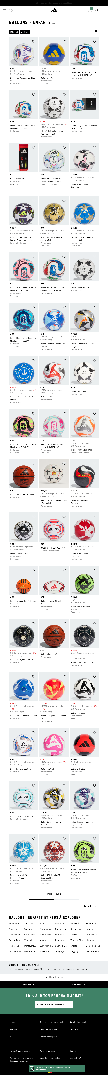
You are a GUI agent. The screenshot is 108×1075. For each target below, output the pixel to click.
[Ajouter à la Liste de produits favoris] (34, 42)
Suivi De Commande (78, 1022)
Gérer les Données (47, 1051)
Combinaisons (93, 946)
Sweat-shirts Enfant (76, 929)
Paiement (74, 1029)
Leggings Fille (59, 940)
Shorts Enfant (73, 946)
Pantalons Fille (29, 946)
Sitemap (13, 1029)
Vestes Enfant (43, 940)
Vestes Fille (30, 940)
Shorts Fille (61, 946)
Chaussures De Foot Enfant (30, 935)
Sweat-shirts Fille (61, 924)
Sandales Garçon (28, 929)
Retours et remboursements (52, 1022)
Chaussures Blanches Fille (92, 935)
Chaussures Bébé (15, 935)
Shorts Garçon (73, 935)
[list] (49, 32)
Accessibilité (75, 1058)
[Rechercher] (96, 10)
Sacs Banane (92, 952)
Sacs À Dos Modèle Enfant (14, 940)
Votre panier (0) (78, 984)
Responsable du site (48, 1029)
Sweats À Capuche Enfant (74, 924)
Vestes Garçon (43, 924)
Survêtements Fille (46, 946)
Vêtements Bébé (14, 924)
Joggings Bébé (59, 952)
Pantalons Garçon (14, 946)
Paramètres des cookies (20, 1051)
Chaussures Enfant (15, 929)
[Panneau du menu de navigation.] (4, 10)
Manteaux (90, 940)
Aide (12, 1037)
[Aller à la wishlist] (11, 10)
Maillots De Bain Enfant (30, 952)
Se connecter (29, 984)
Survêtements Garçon (46, 929)
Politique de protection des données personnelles (21, 1059)
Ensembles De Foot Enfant (91, 929)
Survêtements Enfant (16, 952)
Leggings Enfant (75, 952)
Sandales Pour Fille (29, 924)
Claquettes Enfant (60, 929)
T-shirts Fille (76, 940)
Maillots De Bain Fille (45, 935)
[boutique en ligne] (54, 11)
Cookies (73, 1051)
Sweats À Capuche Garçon (59, 935)
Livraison (14, 1022)
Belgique (58, 1071)
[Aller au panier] (103, 10)
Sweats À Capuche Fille (44, 952)
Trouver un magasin (48, 1037)
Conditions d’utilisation (50, 1058)
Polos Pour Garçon (91, 924)
